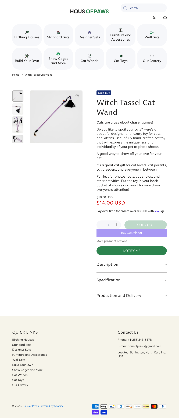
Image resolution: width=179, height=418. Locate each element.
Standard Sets (21, 344)
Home (15, 74)
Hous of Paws (31, 406)
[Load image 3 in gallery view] (17, 124)
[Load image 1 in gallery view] (17, 96)
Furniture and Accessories (29, 354)
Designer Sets (21, 349)
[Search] (124, 7)
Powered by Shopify (51, 406)
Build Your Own (22, 365)
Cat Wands (19, 375)
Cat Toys (18, 380)
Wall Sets (18, 359)
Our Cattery (20, 385)
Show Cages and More (27, 370)
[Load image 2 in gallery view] (17, 109)
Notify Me (131, 251)
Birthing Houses (23, 339)
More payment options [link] (111, 241)
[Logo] (89, 11)
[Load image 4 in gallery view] (17, 139)
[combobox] (144, 7)
